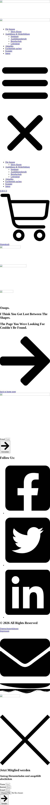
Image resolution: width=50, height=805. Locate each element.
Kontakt (8, 51)
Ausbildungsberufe (19, 39)
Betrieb (3, 787)
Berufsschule (16, 41)
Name (3, 784)
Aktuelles (9, 46)
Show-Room (16, 31)
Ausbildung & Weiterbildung (17, 34)
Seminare (15, 36)
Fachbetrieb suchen (13, 48)
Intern (7, 53)
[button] (25, 108)
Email (2, 439)
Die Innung (10, 29)
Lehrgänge (15, 44)
